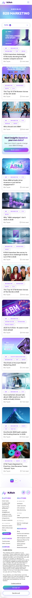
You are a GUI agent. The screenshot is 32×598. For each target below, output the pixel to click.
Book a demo (15, 150)
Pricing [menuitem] (4, 530)
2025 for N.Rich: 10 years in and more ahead (15, 329)
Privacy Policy (16, 572)
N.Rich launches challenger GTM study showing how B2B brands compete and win (14, 56)
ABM (6, 48)
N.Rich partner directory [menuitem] (21, 544)
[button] (16, 25)
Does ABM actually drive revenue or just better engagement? (12, 182)
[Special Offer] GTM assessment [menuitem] (23, 540)
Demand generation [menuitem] (23, 517)
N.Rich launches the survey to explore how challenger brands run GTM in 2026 (15, 254)
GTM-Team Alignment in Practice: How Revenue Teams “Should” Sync (15, 466)
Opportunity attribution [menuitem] (5, 507)
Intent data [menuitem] (5, 501)
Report (23, 51)
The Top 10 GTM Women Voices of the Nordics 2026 (15, 291)
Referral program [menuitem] (22, 547)
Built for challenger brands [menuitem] (22, 523)
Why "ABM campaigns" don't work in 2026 (14, 218)
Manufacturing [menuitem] (21, 510)
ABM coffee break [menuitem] (7, 528)
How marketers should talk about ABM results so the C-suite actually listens (14, 397)
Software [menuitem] (20, 503)
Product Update (9, 324)
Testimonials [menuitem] (6, 541)
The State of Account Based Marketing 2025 (14, 364)
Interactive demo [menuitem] (7, 526)
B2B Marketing (14, 48)
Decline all (16, 593)
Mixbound (7, 123)
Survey (7, 249)
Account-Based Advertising (18, 356)
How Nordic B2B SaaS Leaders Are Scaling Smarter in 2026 (15, 433)
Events (7, 88)
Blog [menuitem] (18, 531)
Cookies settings (16, 583)
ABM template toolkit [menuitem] (23, 538)
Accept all (16, 588)
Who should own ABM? (12, 127)
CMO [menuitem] (18, 515)
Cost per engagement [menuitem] (6, 511)
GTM (17, 51)
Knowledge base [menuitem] (22, 535)
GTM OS (6, 533)
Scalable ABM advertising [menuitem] (6, 503)
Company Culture (9, 321)
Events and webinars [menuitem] (23, 533)
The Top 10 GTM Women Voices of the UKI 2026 (15, 92)
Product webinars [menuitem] (7, 520)
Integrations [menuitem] (5, 518)
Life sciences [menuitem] (21, 508)
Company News (8, 51)
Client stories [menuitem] (6, 543)
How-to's (13, 429)
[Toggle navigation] (28, 2)
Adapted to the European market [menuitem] (7, 515)
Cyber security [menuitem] (21, 505)
